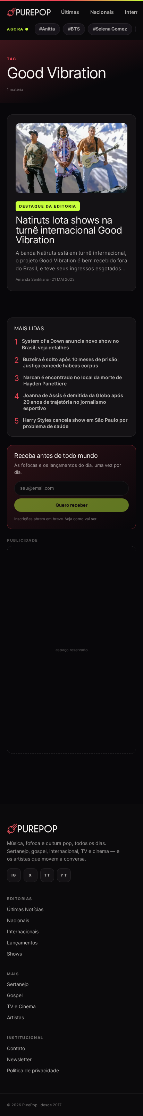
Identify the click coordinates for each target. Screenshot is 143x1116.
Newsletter (19, 1059)
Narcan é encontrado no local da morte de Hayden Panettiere (72, 380)
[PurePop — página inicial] (29, 12)
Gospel (15, 995)
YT (63, 875)
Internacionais (23, 931)
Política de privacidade (33, 1070)
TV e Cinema (21, 1006)
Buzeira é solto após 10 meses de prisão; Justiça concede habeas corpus (71, 362)
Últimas (70, 12)
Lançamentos (22, 942)
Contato (16, 1048)
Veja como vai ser (80, 518)
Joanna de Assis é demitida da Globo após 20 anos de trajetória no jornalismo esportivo (73, 401)
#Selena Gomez (108, 29)
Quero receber (71, 505)
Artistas (15, 1017)
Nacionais (102, 12)
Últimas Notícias (25, 909)
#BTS (71, 29)
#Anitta (44, 29)
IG (13, 875)
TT (47, 875)
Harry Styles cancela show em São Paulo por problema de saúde (75, 423)
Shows (14, 954)
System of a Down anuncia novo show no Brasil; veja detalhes (70, 344)
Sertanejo (17, 984)
